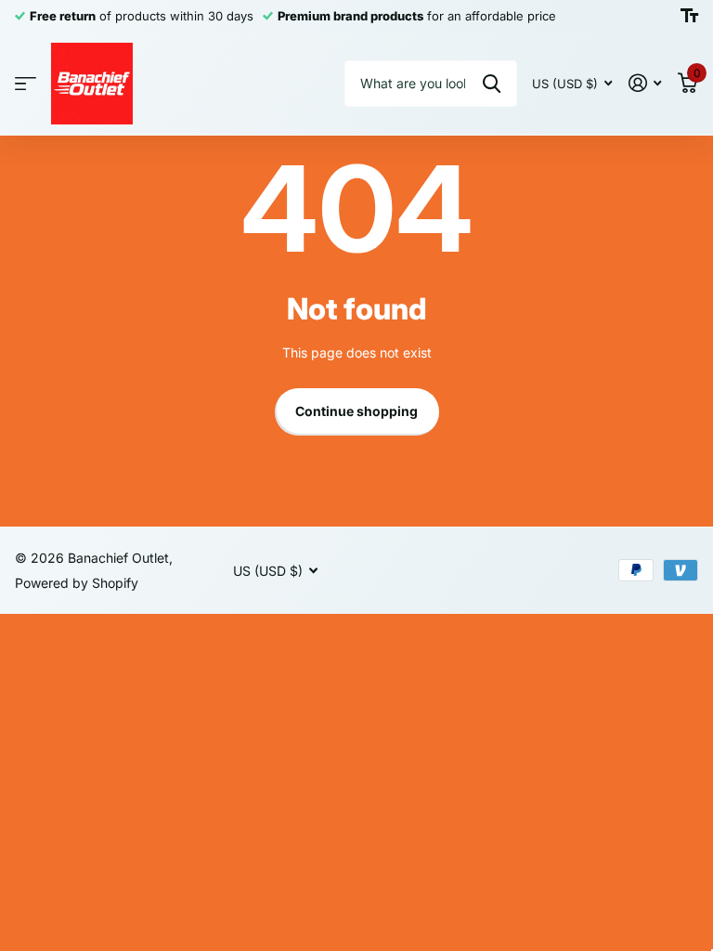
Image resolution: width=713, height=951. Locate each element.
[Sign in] (645, 83)
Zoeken (491, 83)
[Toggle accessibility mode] (689, 16)
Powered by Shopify (76, 583)
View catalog (25, 84)
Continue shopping (356, 411)
